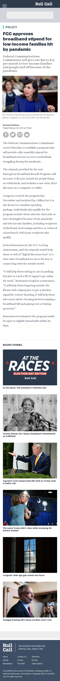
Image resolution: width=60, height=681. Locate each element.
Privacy (20, 660)
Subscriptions (37, 663)
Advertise (35, 656)
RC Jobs (35, 660)
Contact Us (21, 656)
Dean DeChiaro (12, 125)
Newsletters (8, 663)
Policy (11, 27)
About (5, 656)
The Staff (21, 663)
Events (5, 660)
